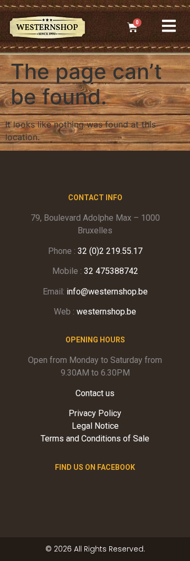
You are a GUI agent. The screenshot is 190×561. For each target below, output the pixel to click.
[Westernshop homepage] (47, 27)
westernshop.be (106, 312)
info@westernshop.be (107, 292)
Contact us (95, 393)
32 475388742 (111, 271)
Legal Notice (95, 426)
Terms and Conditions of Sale (95, 439)
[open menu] (169, 26)
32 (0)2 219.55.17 (110, 251)
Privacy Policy (95, 413)
